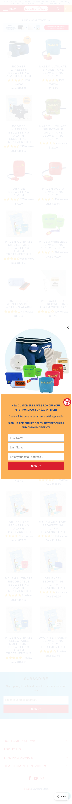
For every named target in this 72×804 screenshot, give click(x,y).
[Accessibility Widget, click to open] (67, 402)
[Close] (68, 328)
